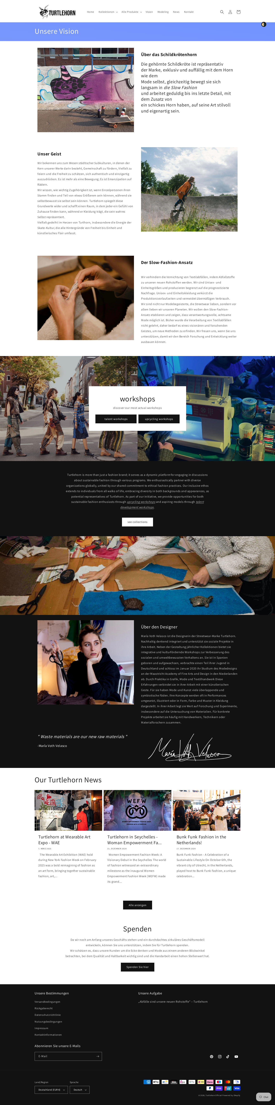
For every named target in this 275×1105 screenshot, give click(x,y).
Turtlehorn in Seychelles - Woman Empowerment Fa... (134, 840)
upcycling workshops (159, 419)
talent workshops (116, 419)
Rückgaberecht (44, 1008)
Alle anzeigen (137, 905)
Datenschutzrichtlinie (48, 1015)
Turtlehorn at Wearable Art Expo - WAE (64, 840)
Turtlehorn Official (214, 1095)
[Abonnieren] (98, 1056)
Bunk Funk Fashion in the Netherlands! (201, 840)
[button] (107, 12)
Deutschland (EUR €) (49, 1089)
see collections (137, 522)
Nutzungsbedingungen (48, 1021)
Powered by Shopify (231, 1095)
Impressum (41, 1028)
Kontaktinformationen (48, 1034)
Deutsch (78, 1089)
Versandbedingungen (47, 1001)
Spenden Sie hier (137, 967)
